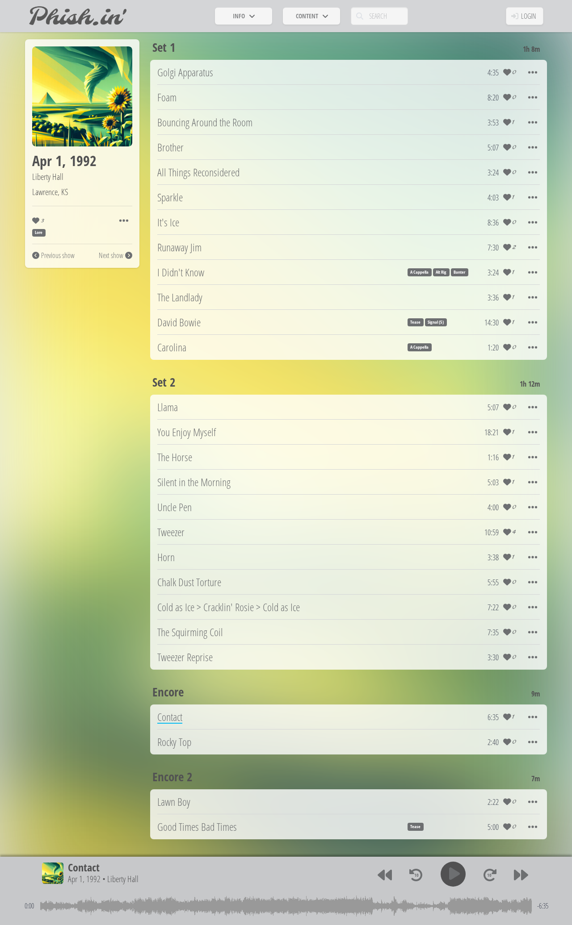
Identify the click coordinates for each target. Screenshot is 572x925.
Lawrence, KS (50, 192)
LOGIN (528, 16)
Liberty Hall (47, 177)
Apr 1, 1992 (84, 879)
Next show (111, 255)
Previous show (58, 255)
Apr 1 (47, 160)
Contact (84, 867)
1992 (83, 160)
